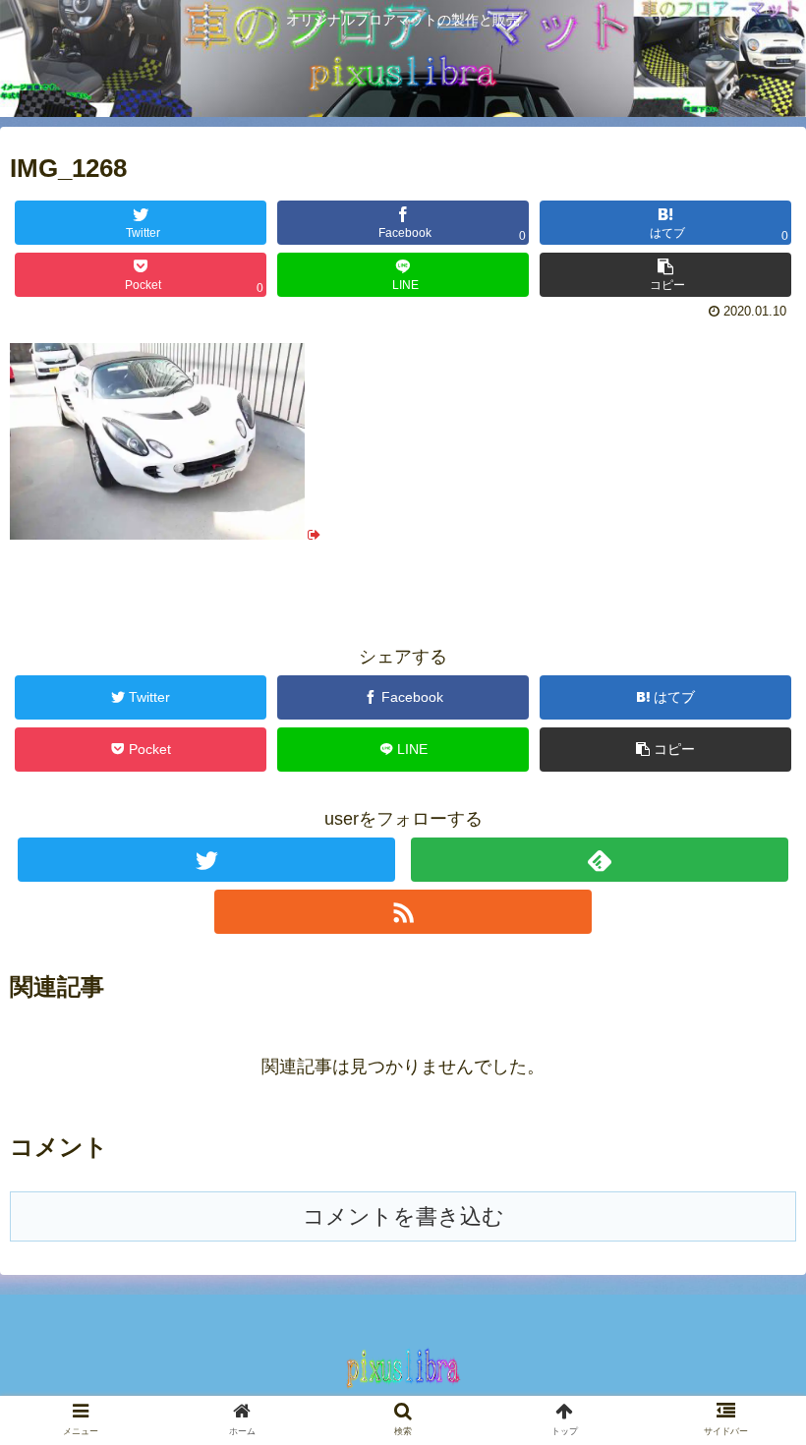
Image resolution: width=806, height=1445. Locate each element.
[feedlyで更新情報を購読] (599, 860)
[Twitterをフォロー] (206, 860)
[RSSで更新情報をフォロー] (403, 912)
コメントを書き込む (403, 1216)
